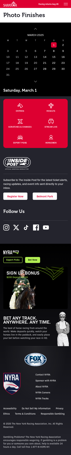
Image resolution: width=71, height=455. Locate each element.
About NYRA (42, 386)
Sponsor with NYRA (46, 380)
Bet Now (32, 259)
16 (63, 56)
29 (53, 68)
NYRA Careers (43, 392)
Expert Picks (12, 259)
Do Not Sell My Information (36, 408)
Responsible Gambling (53, 413)
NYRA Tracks (42, 398)
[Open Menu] (65, 4)
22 (53, 62)
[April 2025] (35, 81)
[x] (16, 227)
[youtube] (46, 227)
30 (63, 68)
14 (44, 56)
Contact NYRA (43, 374)
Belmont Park (45, 196)
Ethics (6, 413)
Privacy (59, 408)
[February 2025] (35, 28)
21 (44, 62)
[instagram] (6, 227)
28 (44, 68)
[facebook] (36, 227)
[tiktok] (26, 227)
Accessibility (10, 408)
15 (53, 56)
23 (63, 62)
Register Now (15, 196)
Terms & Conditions (25, 413)
